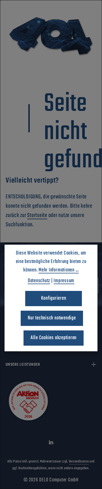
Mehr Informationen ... (59, 270)
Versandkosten (79, 461)
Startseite (37, 215)
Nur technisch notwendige (52, 318)
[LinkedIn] (51, 444)
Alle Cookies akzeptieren (53, 338)
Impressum (64, 281)
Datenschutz (39, 281)
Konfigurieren (53, 298)
